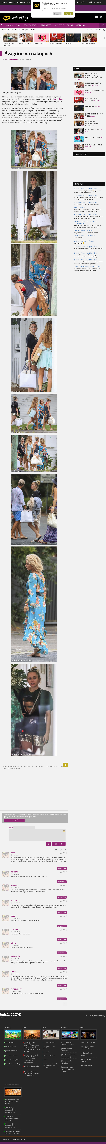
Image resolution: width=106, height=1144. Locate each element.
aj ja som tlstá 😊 (79, 243)
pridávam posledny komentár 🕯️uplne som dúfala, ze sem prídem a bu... (87, 192)
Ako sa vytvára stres (49, 1042)
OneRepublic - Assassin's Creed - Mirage (88, 1047)
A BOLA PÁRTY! (79, 208)
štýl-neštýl (17, 768)
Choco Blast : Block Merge (12, 1064)
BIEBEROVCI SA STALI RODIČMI (85, 189)
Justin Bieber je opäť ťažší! (88, 43)
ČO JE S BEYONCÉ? (92, 129)
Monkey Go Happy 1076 (12, 1060)
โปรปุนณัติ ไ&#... (79, 238)
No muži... (46, 1060)
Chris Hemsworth (25, 766)
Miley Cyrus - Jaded (86, 1065)
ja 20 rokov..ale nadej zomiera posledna (86, 204)
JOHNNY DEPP (30, 30)
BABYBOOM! (89, 106)
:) (48, 844)
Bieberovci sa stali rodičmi (25, 43)
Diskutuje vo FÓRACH (95, 30)
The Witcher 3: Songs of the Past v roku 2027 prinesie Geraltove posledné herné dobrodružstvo (31, 1058)
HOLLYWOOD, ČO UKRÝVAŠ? (91, 99)
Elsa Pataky (36, 766)
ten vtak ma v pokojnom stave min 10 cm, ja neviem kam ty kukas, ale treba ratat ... (87, 210)
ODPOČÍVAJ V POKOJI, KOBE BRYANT (87, 267)
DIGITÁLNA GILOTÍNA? (93, 145)
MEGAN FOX (19, 30)
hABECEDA (80, 25)
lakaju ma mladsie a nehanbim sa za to (86, 233)
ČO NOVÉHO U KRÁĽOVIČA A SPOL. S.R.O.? (92, 124)
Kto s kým (44, 766)
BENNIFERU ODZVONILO (94, 91)
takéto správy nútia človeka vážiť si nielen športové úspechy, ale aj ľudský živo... (87, 270)
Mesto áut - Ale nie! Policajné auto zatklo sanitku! (68, 1069)
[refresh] (60, 850)
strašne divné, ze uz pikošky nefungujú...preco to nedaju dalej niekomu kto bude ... (88, 217)
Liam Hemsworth (54, 766)
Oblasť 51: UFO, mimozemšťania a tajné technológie (12, 1118)
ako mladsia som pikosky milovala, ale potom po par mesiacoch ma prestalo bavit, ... (88, 256)
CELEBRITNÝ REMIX (92, 137)
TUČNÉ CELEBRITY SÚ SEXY (84, 241)
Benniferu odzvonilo (39, 43)
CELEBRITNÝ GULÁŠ (64, 25)
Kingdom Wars (9, 1042)
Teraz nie (57, 14)
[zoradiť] (65, 850)
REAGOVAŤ (61, 868)
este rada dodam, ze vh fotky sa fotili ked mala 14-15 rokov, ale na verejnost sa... (88, 249)
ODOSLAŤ (58, 844)
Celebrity (16, 766)
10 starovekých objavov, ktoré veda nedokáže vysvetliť (12, 1101)
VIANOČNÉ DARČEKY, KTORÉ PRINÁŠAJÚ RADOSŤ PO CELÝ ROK (93, 76)
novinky (10, 768)
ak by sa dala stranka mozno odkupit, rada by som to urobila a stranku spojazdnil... (88, 263)
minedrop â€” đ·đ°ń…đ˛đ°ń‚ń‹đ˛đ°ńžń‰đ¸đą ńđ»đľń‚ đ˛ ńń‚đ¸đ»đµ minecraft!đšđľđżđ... (87, 226)
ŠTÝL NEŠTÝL (46, 25)
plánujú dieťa (57, 99)
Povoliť (68, 14)
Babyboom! (69, 43)
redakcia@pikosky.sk (19, 1139)
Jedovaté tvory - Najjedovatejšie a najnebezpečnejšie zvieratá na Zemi (10, 1109)
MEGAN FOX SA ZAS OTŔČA (84, 231)
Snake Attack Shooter (11, 1056)
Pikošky (30, 2)
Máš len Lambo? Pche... (50, 1056)
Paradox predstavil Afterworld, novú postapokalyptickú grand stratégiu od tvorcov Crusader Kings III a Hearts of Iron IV (32, 1046)
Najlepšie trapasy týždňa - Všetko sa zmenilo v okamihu (50, 1065)
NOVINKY (9, 25)
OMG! (18, 25)
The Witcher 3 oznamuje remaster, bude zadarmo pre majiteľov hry (31, 1073)
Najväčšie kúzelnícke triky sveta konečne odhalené (12, 1132)
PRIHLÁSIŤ (14, 820)
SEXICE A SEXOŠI (31, 25)
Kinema (12, 2)
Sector (4, 2)
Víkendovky (46, 1052)
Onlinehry (21, 2)
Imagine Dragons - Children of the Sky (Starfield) (86, 1053)
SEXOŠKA (10, 30)
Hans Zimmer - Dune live (88, 1042)
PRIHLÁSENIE (97, 2)
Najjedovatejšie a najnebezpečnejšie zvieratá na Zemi (10, 1125)
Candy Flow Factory (11, 1046)
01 (56, 850)
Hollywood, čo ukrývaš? (56, 43)
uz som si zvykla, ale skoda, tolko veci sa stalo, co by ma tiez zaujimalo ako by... (88, 198)
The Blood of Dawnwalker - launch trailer (31, 1067)
